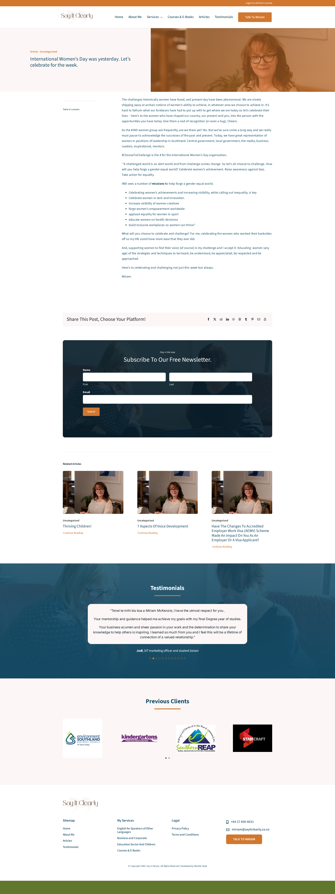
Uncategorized (48, 52)
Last (171, 384)
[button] (166, 744)
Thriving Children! (77, 526)
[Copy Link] (265, 319)
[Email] (259, 319)
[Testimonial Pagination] (150, 644)
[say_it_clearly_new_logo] (76, 12)
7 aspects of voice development (162, 526)
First (85, 384)
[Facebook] (208, 319)
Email (86, 392)
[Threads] (240, 319)
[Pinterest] (252, 319)
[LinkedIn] (227, 319)
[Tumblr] (246, 319)
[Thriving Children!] (93, 473)
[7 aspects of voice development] (167, 473)
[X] (215, 319)
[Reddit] (221, 319)
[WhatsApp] (234, 319)
